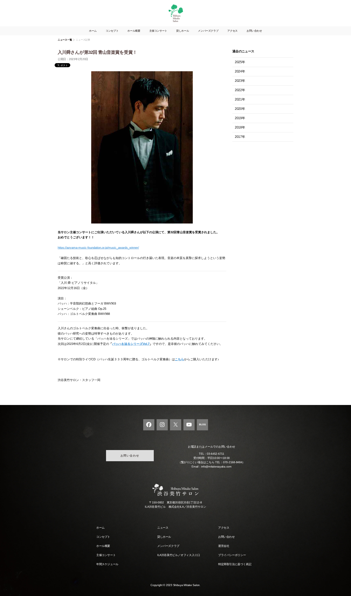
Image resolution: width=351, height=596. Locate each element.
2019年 (240, 118)
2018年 (240, 127)
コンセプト (112, 30)
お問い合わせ (254, 30)
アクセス (232, 30)
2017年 (240, 136)
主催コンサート (158, 30)
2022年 (240, 90)
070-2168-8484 (232, 462)
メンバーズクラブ (208, 30)
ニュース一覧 (65, 39)
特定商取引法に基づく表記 (234, 564)
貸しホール (182, 30)
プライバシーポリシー (232, 555)
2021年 (240, 99)
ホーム (93, 30)
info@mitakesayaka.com (216, 466)
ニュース (162, 527)
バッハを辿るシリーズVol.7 (131, 344)
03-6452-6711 (215, 453)
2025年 (240, 62)
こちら (179, 359)
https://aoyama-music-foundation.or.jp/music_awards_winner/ (98, 247)
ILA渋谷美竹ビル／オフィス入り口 (178, 555)
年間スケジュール (107, 564)
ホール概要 (133, 30)
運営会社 (223, 545)
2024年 (240, 71)
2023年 (240, 80)
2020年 (240, 108)
